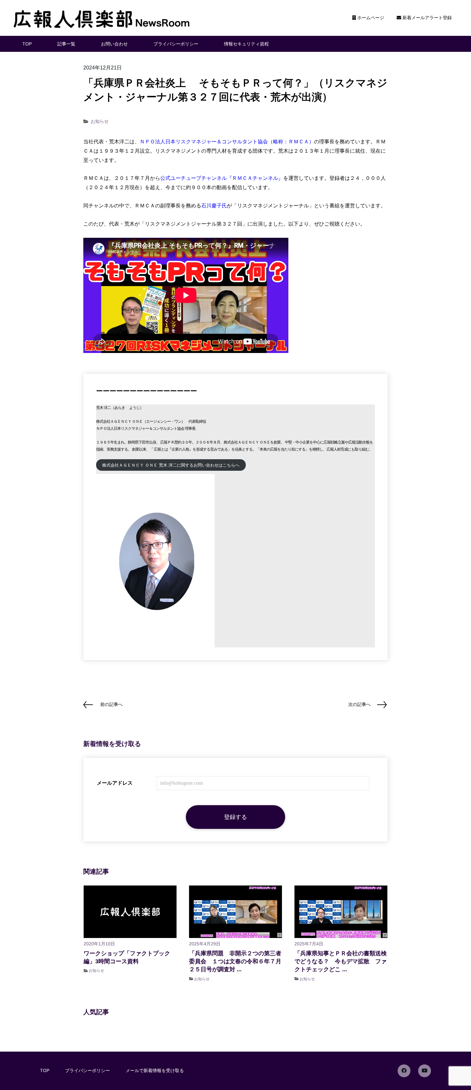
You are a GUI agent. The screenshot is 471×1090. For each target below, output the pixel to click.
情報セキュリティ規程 (246, 43)
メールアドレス (115, 783)
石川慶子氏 (214, 205)
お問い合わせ (114, 43)
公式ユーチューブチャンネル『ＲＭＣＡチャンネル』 (221, 178)
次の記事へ (359, 704)
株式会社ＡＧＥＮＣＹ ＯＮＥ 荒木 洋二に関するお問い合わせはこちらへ (170, 464)
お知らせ (100, 121)
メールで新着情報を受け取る (155, 1070)
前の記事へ (111, 704)
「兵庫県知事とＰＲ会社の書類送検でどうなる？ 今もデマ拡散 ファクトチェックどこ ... (340, 961)
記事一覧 (66, 43)
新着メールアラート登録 (426, 17)
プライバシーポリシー (175, 43)
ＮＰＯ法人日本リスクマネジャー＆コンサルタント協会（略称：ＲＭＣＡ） (227, 141)
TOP (27, 43)
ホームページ (370, 17)
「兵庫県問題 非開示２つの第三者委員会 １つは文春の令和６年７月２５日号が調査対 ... (235, 961)
